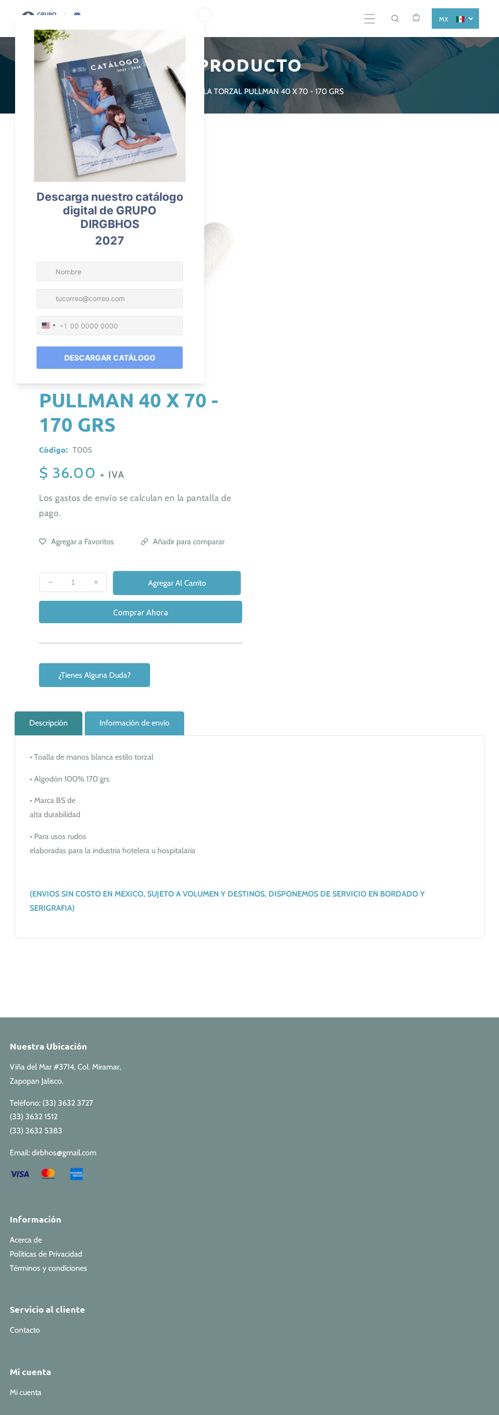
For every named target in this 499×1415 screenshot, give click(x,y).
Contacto (25, 1330)
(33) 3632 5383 (36, 1130)
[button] (369, 18)
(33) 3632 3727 (67, 1103)
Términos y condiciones (48, 1268)
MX (444, 19)
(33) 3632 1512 (34, 1116)
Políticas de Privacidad (46, 1254)
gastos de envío (86, 498)
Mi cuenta (25, 1392)
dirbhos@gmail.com (64, 1152)
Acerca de (26, 1239)
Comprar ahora (140, 612)
